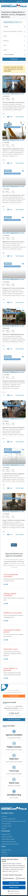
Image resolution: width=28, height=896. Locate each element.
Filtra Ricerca (14, 59)
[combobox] (14, 26)
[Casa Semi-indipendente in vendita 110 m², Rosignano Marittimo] (14, 269)
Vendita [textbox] (6, 26)
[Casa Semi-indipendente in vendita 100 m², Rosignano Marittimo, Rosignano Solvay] (14, 455)
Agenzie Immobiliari (6, 850)
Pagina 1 (13, 545)
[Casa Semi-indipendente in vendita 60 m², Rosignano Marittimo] (14, 409)
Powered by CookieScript (14, 893)
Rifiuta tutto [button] (14, 887)
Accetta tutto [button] (14, 883)
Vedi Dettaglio (20, 117)
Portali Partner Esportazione (9, 841)
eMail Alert (4, 852)
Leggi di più (15, 871)
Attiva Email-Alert (14, 696)
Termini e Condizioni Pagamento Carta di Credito (13, 821)
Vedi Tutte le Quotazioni (14, 719)
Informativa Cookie (6, 826)
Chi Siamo (4, 816)
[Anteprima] (3, 116)
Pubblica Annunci (6, 834)
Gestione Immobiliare (7, 836)
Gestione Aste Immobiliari (8, 839)
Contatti (4, 828)
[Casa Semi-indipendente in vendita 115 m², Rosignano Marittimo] (14, 223)
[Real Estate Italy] (2, 1)
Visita (10, 117)
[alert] (14, 876)
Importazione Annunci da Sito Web (10, 844)
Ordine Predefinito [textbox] (9, 54)
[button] (3, 874)
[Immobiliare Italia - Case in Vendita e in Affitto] (14, 5)
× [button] (25, 858)
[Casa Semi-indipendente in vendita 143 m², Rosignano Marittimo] (14, 84)
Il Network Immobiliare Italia (8, 819)
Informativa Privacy (6, 823)
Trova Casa (4, 854)
